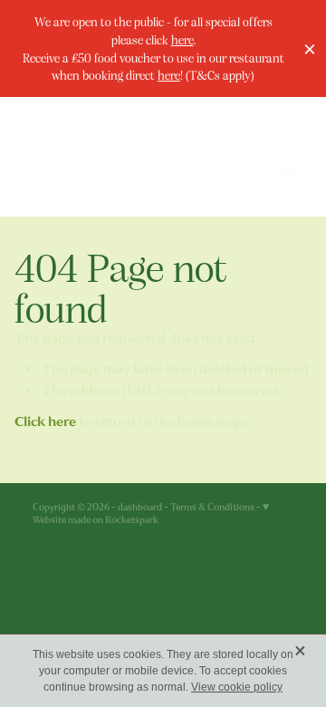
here (182, 39)
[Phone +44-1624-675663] (288, 135)
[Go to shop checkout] (288, 178)
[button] (244, 178)
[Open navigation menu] (244, 135)
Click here (45, 421)
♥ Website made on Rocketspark (151, 513)
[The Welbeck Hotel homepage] (110, 157)
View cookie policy (237, 687)
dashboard (140, 507)
